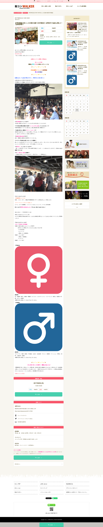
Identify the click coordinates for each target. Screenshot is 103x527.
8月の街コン (25, 12)
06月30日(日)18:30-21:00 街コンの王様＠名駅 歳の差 (82, 42)
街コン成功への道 (46, 6)
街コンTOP (17, 484)
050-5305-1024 (18, 53)
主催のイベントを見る (20, 373)
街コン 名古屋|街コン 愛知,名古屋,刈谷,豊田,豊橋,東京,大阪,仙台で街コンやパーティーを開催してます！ (24, 6)
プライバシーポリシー (71, 488)
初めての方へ (58, 6)
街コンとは (17, 488)
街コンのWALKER (48, 519)
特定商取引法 (69, 484)
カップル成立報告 (81, 6)
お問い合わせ (43, 484)
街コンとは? (69, 6)
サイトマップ (43, 488)
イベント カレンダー (45, 492)
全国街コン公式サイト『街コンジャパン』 (77, 492)
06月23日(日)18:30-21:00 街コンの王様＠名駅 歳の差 (82, 67)
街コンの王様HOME (17, 12)
